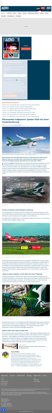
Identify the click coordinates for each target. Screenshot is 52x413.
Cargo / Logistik (4, 384)
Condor (41, 13)
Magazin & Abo (37, 375)
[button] (3, 410)
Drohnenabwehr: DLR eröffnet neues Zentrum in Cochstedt (22, 112)
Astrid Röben (7, 125)
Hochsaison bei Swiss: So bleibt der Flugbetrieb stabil (21, 106)
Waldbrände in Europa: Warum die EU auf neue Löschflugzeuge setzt (24, 116)
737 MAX (9, 13)
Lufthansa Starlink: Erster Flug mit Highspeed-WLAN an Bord (23, 108)
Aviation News (4, 375)
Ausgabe (26, 45)
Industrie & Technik (4, 381)
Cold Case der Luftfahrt (33, 13)
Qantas (43, 260)
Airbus (14, 13)
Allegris (19, 13)
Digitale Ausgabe (37, 381)
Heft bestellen (36, 379)
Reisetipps (29, 375)
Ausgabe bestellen (26, 48)
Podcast (45, 375)
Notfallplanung (11, 16)
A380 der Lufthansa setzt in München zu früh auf (20, 110)
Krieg (47, 13)
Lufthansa (3, 16)
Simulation (12, 375)
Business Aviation (4, 383)
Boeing (24, 13)
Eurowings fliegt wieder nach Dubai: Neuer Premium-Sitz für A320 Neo (25, 104)
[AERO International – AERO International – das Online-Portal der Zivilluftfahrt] (10, 9)
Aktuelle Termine (21, 375)
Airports (2, 379)
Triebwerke (18, 16)
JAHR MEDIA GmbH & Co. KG (27, 411)
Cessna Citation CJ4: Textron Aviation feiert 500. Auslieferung (23, 114)
